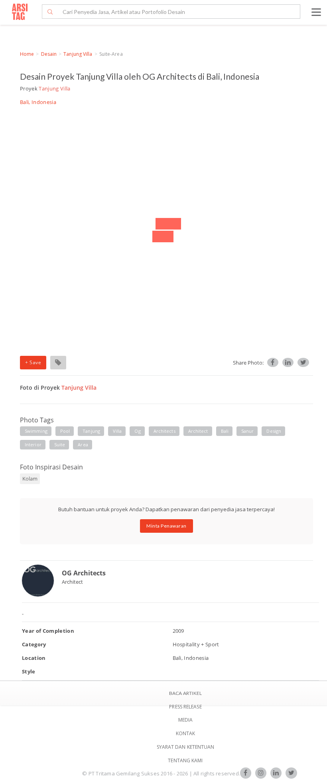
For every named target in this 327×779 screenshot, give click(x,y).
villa (117, 431)
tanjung (91, 431)
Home (27, 54)
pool (65, 431)
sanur (247, 431)
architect (198, 431)
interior (33, 444)
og (137, 431)
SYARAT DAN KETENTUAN (186, 747)
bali (225, 431)
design (273, 431)
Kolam (29, 478)
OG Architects (84, 573)
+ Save (33, 362)
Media (185, 719)
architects (164, 431)
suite (59, 444)
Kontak (185, 733)
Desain (49, 54)
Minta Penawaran (166, 526)
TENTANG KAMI (185, 760)
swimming (36, 431)
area (83, 444)
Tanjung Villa (77, 54)
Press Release (185, 706)
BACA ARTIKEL (185, 693)
